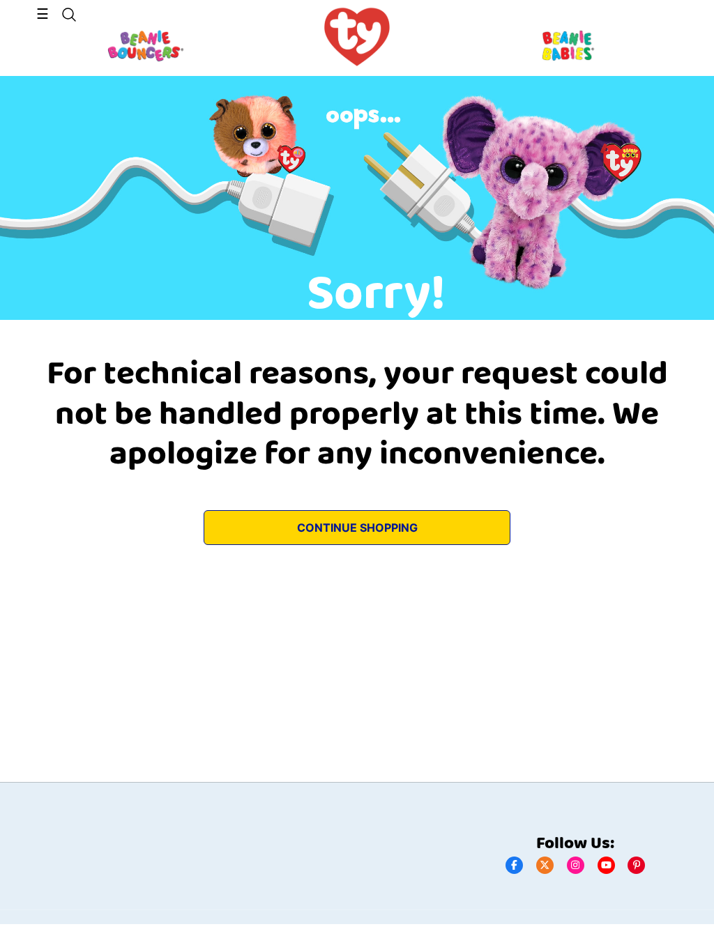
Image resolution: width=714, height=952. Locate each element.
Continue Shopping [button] (357, 528)
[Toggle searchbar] (69, 15)
